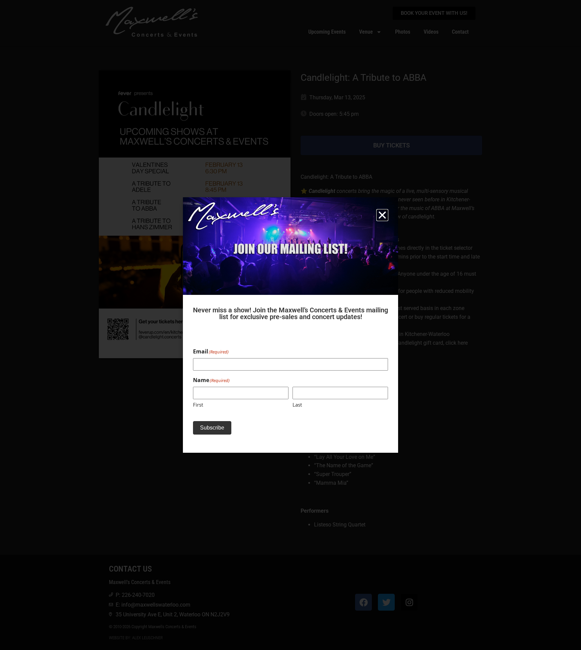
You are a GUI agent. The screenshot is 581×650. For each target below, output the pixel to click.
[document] (290, 325)
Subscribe (212, 428)
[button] (382, 215)
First (198, 404)
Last (297, 404)
